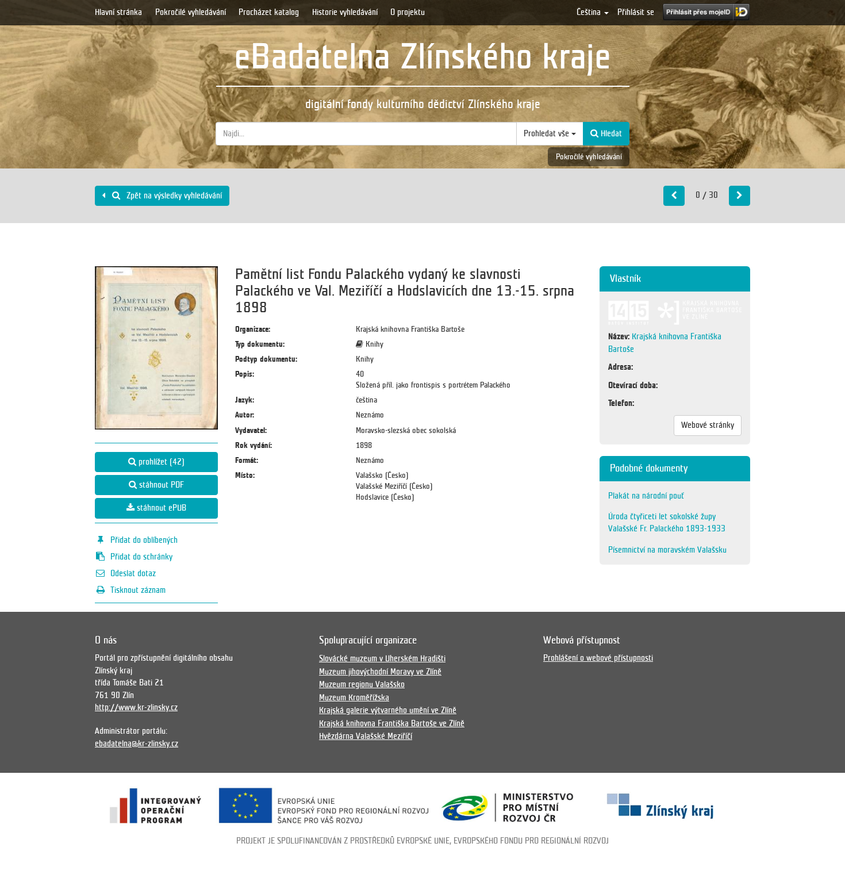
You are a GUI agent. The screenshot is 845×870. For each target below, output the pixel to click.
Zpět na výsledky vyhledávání (173, 195)
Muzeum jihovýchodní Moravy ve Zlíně (380, 671)
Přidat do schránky (141, 556)
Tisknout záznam (138, 590)
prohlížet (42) (160, 461)
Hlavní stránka (118, 12)
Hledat (610, 133)
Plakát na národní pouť (646, 495)
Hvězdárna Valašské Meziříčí (365, 736)
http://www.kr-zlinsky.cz (136, 707)
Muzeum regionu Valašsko (362, 684)
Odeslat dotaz (133, 573)
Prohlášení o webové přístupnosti (598, 657)
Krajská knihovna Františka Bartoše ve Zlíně (391, 723)
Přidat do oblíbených (144, 540)
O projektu (407, 12)
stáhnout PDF (160, 484)
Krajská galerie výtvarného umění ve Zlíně (387, 710)
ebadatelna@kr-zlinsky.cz (136, 743)
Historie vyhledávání (345, 12)
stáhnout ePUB (160, 507)
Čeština (590, 12)
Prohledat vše (547, 133)
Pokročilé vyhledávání (190, 12)
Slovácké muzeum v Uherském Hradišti (382, 658)
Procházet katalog (269, 12)
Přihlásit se (635, 12)
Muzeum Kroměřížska (354, 697)
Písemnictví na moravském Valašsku (667, 549)
